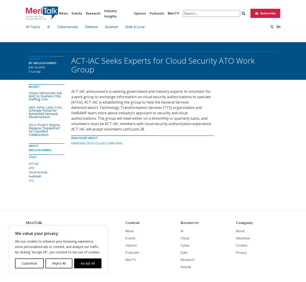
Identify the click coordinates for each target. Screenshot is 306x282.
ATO (31, 168)
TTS (31, 181)
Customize (29, 263)
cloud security (38, 172)
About (240, 231)
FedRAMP (35, 176)
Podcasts (157, 13)
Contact (241, 245)
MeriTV (173, 13)
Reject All (59, 263)
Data (184, 252)
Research (93, 13)
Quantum (111, 27)
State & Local (134, 27)
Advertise (243, 238)
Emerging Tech (82, 143)
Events (77, 13)
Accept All (88, 263)
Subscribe (268, 13)
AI (48, 27)
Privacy (241, 252)
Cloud (185, 238)
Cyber (185, 245)
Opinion (140, 13)
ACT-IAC (34, 164)
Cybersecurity (67, 27)
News (63, 13)
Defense (91, 27)
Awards (186, 267)
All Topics (33, 27)
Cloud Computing (109, 143)
